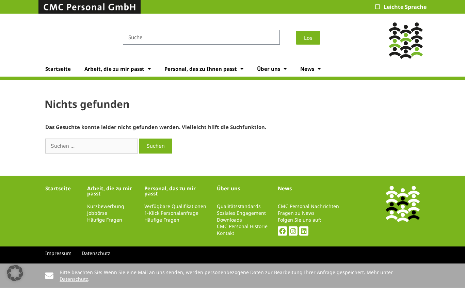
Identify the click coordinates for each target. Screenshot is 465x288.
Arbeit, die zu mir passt (114, 68)
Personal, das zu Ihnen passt (200, 68)
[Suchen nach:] (92, 145)
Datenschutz (74, 279)
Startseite (58, 68)
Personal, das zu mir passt (170, 191)
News (307, 68)
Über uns (268, 68)
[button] (15, 273)
